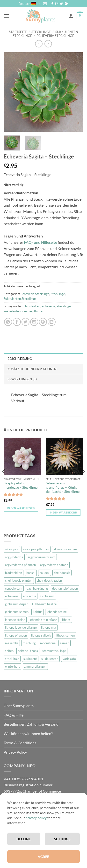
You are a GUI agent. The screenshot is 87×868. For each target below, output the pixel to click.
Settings (62, 839)
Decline (23, 839)
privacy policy (36, 818)
